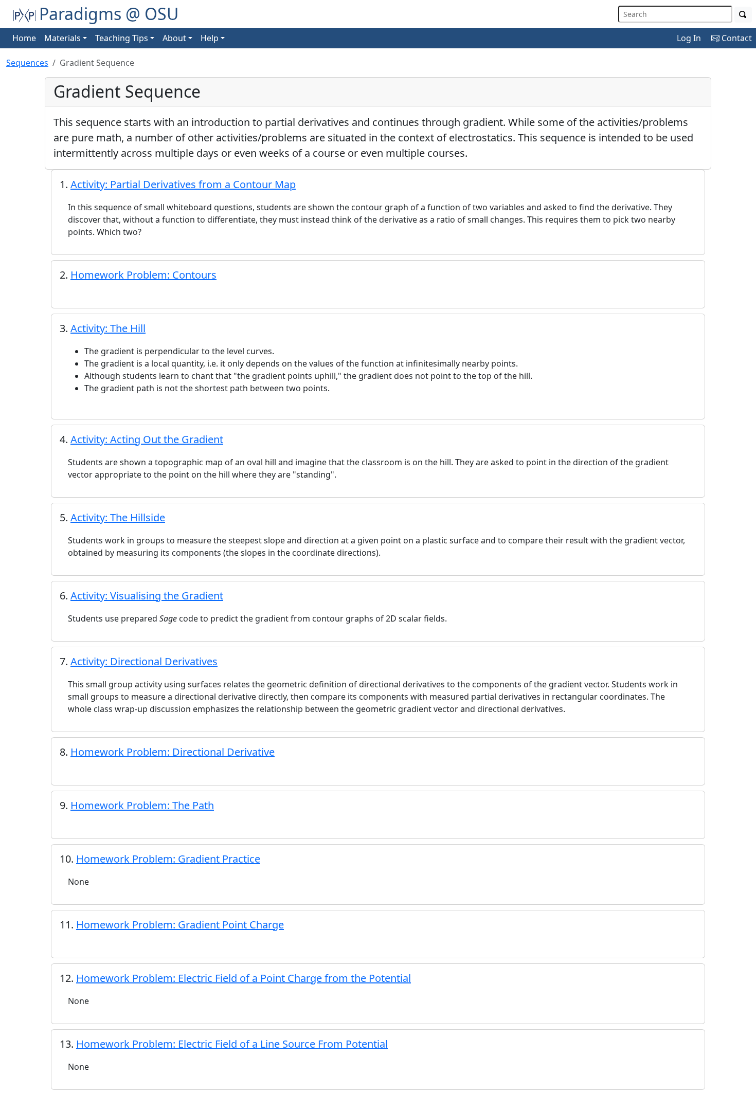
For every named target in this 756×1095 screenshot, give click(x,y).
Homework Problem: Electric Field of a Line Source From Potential (232, 1044)
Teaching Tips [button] (121, 38)
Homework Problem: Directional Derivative (172, 752)
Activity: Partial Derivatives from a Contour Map (183, 184)
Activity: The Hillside (117, 517)
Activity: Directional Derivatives (144, 661)
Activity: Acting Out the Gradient (146, 439)
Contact (735, 38)
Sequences (27, 62)
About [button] (174, 38)
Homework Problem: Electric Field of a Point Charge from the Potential (243, 978)
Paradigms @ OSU (108, 14)
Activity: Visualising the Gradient (146, 596)
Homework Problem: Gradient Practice (168, 859)
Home (24, 38)
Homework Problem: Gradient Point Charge (180, 925)
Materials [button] (62, 38)
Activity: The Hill (108, 328)
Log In (689, 38)
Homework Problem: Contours (143, 275)
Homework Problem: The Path (142, 805)
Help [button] (210, 38)
